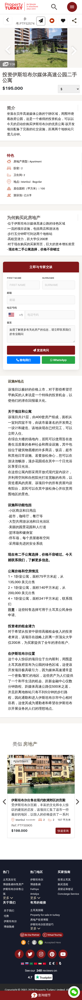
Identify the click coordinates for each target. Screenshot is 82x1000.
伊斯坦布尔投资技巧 (42, 924)
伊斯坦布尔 (36, 879)
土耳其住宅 (9, 879)
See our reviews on (41, 970)
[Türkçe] (45, 963)
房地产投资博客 (39, 919)
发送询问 (42, 350)
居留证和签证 (65, 889)
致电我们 (25, 360)
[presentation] (4, 802)
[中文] (36, 963)
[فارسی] (40, 963)
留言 (9, 322)
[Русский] (27, 963)
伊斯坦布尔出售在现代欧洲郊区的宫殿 (38, 800)
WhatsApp (60, 360)
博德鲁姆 (35, 884)
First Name (14, 278)
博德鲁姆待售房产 (13, 884)
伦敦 (6, 915)
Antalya (34, 893)
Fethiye (34, 889)
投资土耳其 (64, 879)
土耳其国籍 (36, 910)
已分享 (28, 195)
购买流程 (63, 884)
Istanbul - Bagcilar (31, 181)
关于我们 (9, 910)
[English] (23, 963)
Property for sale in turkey (45, 914)
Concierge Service (68, 893)
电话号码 (12, 307)
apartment (35, 161)
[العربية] (31, 963)
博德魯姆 (9, 926)
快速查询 (63, 830)
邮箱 (9, 293)
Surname (48, 278)
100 (42, 188)
